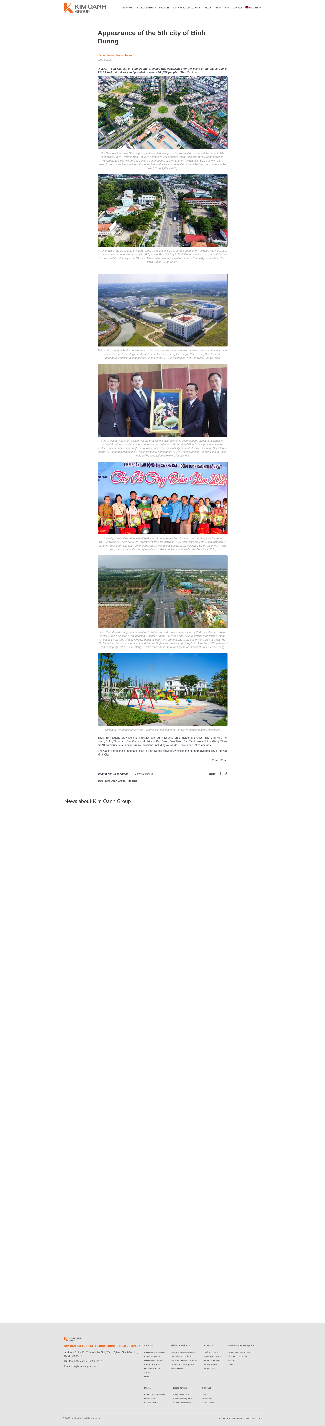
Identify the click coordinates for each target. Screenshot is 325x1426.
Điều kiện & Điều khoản (230, 1419)
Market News (106, 55)
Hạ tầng (132, 781)
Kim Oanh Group (115, 781)
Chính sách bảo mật (253, 1419)
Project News (124, 55)
